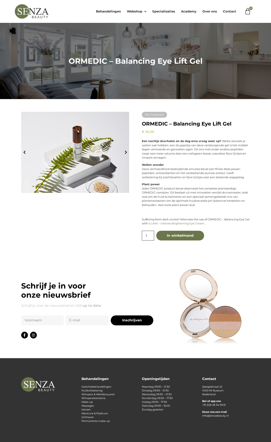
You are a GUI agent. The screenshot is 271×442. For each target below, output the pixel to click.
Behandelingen (108, 11)
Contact (229, 11)
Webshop (134, 11)
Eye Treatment (154, 114)
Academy (188, 11)
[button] (24, 152)
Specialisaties (163, 11)
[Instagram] (33, 335)
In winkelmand (180, 235)
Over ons (209, 11)
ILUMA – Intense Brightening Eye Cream (176, 223)
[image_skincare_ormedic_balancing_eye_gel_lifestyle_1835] (75, 152)
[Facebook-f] (24, 335)
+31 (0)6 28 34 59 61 (214, 404)
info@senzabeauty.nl (215, 415)
